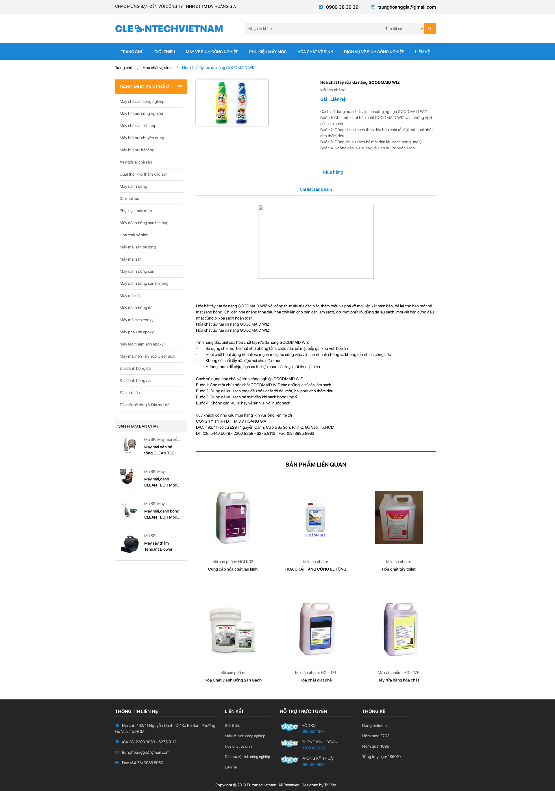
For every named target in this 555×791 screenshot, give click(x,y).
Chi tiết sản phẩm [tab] (316, 189)
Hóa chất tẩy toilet (399, 569)
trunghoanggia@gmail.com (407, 7)
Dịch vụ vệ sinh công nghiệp (374, 51)
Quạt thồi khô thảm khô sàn (144, 174)
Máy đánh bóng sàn (137, 271)
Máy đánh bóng (133, 186)
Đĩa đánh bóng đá (135, 368)
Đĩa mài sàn (130, 392)
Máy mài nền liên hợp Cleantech (147, 356)
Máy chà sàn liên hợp (138, 125)
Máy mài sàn (131, 259)
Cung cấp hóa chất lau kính (233, 569)
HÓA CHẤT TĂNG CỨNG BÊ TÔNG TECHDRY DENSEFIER (315, 569)
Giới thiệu (164, 51)
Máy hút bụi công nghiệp (141, 113)
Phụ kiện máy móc (268, 51)
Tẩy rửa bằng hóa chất (398, 680)
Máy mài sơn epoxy (136, 319)
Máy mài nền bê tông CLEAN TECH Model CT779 (160, 450)
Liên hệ (422, 51)
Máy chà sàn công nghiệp (142, 101)
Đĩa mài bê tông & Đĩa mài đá (144, 404)
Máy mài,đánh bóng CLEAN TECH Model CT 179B (162, 514)
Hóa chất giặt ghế (315, 680)
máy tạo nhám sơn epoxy (142, 344)
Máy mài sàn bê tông (138, 247)
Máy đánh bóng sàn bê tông (144, 222)
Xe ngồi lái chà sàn (136, 162)
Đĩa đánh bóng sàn (136, 380)
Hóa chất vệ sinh (315, 51)
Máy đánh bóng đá (136, 307)
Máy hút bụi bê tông (137, 150)
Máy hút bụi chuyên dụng (142, 137)
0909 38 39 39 (342, 7)
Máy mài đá (130, 295)
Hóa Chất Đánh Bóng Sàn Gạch (233, 680)
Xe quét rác (129, 198)
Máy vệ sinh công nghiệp (212, 51)
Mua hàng (333, 172)
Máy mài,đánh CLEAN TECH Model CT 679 (162, 482)
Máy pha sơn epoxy (137, 332)
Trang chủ (132, 51)
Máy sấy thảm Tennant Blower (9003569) (158, 546)
